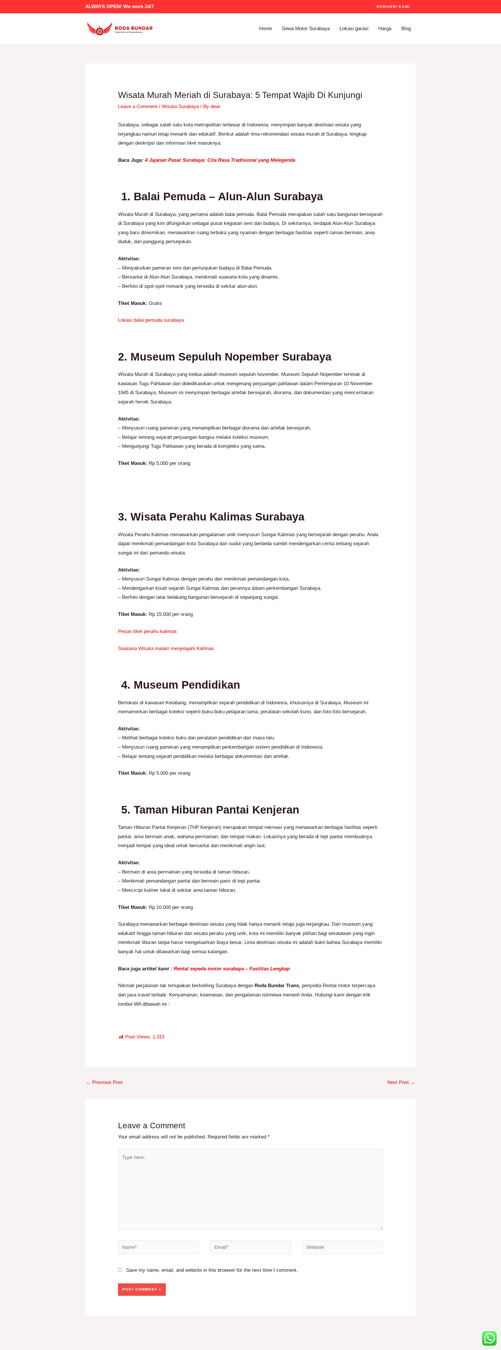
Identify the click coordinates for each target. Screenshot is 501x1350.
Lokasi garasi (354, 28)
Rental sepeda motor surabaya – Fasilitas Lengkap (232, 968)
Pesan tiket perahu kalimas (147, 631)
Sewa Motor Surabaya (306, 28)
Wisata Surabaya (180, 106)
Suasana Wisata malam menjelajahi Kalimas (166, 648)
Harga (384, 28)
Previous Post (104, 1082)
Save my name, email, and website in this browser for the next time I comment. (212, 1270)
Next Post (401, 1082)
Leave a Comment (137, 106)
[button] (393, 6)
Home (265, 28)
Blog (406, 28)
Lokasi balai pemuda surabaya (151, 320)
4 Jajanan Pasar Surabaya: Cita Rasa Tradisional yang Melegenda (220, 160)
